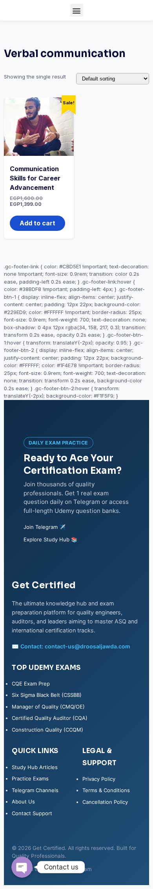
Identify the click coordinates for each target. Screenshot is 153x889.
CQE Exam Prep (31, 683)
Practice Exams (30, 778)
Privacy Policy (98, 779)
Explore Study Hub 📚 (50, 539)
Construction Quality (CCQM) (47, 730)
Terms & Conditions (106, 790)
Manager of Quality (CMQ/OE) (48, 706)
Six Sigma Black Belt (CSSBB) (47, 695)
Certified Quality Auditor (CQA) (49, 718)
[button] (76, 10)
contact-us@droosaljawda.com (87, 646)
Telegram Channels (35, 790)
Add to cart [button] (37, 223)
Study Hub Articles (35, 767)
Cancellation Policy (105, 802)
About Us (23, 801)
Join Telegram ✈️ (45, 527)
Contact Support (32, 813)
